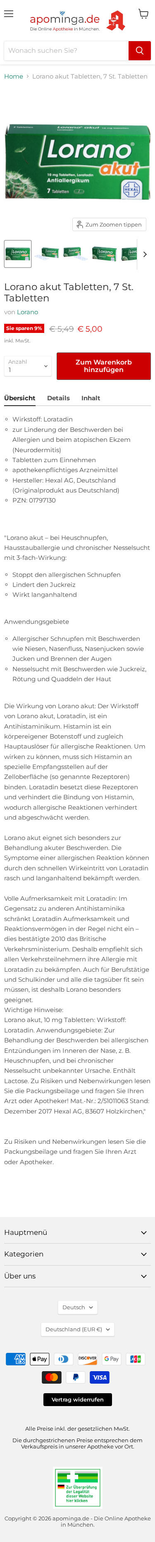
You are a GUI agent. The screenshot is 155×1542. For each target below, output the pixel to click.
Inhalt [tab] (90, 398)
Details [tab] (58, 398)
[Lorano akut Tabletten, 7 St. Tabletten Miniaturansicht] (18, 254)
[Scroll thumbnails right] (143, 254)
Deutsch (73, 1307)
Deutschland (73, 1329)
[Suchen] (140, 50)
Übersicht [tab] (20, 398)
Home (13, 76)
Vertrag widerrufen (78, 1399)
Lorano (27, 312)
